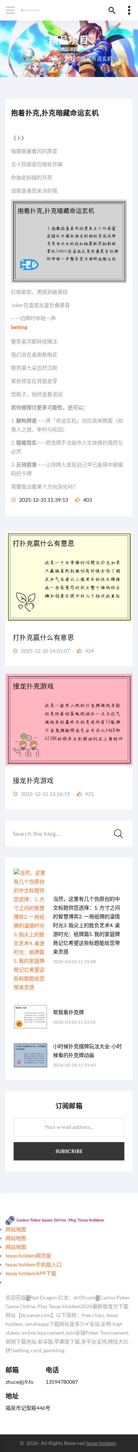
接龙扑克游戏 (33, 780)
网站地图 (16, 1229)
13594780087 (62, 1382)
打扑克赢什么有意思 (43, 637)
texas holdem (101, 1443)
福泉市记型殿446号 (28, 1408)
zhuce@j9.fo (19, 1382)
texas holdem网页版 (28, 1255)
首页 (30, 58)
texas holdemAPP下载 (31, 1273)
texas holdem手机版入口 (33, 1264)
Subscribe (69, 1151)
